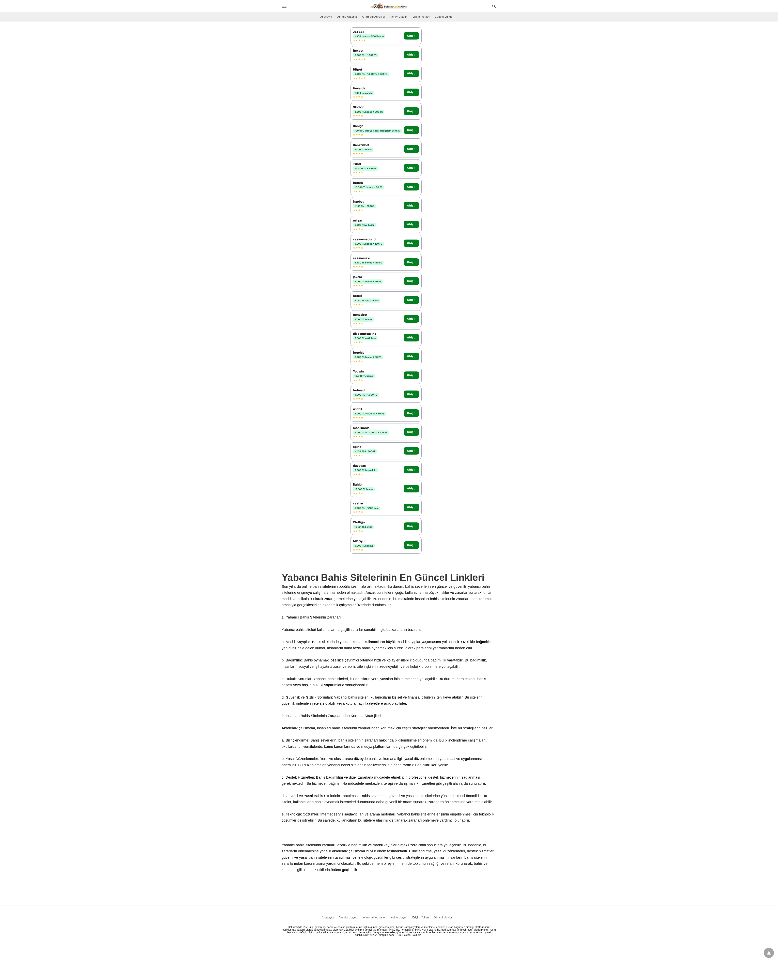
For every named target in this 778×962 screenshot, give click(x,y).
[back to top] (769, 953)
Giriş (411, 36)
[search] (494, 6)
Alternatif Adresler (373, 16)
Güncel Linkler (444, 16)
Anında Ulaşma (347, 16)
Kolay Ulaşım (398, 16)
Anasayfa (326, 16)
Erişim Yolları (421, 16)
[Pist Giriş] (388, 6)
